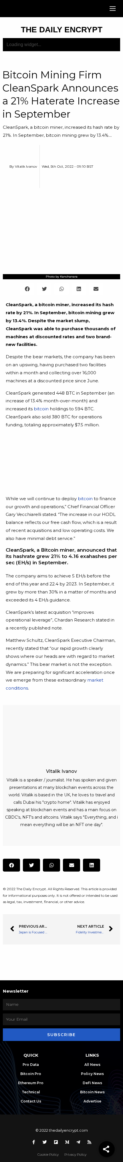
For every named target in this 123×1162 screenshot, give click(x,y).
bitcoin (41, 408)
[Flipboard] (56, 1142)
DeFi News (92, 1083)
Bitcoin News (92, 1092)
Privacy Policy (75, 1154)
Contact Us (31, 1101)
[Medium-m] (67, 1142)
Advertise (92, 1101)
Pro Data (31, 1064)
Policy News (92, 1074)
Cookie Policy (48, 1154)
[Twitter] (45, 1142)
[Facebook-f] (33, 1142)
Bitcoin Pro (30, 1074)
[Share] (107, 1149)
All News (92, 1064)
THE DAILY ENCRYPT (61, 29)
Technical (31, 1092)
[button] (113, 9)
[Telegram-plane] (78, 1142)
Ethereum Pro (30, 1083)
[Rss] (89, 1142)
